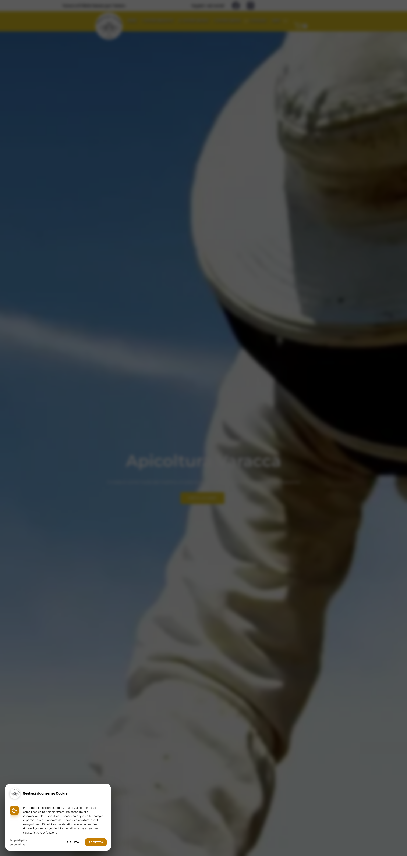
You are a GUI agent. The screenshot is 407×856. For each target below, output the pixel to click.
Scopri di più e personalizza (18, 842)
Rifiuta (73, 842)
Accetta (96, 842)
